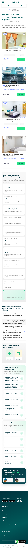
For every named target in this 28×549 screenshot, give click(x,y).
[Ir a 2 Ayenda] (21, 501)
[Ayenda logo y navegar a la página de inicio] (15, 2)
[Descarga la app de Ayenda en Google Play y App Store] (8, 501)
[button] (14, 48)
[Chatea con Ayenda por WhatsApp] (20, 542)
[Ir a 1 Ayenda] (18, 501)
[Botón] (4, 85)
